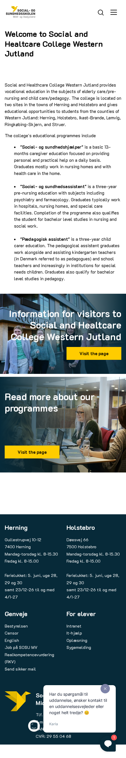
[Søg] (101, 11)
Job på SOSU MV (21, 647)
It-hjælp (74, 633)
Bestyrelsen (16, 626)
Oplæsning (77, 640)
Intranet (74, 626)
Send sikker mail (20, 669)
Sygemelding (79, 647)
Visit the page (93, 353)
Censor (11, 633)
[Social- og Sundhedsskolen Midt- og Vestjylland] (20, 12)
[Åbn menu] (113, 12)
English (12, 640)
